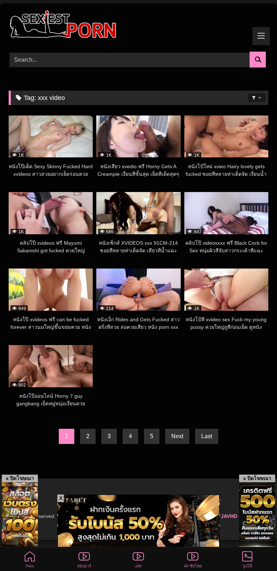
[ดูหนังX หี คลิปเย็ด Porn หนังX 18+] (138, 25)
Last (206, 436)
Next (177, 436)
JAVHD (229, 516)
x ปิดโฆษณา (20, 478)
